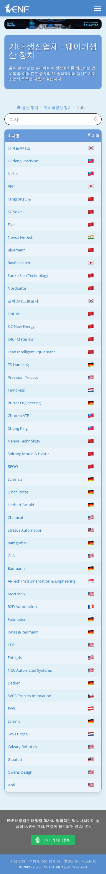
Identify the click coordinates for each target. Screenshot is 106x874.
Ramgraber (17, 543)
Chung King (18, 428)
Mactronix (17, 593)
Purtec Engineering (24, 402)
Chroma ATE (18, 415)
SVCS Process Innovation (29, 695)
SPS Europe (18, 734)
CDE (11, 644)
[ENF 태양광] (17, 10)
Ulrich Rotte (18, 492)
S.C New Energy (21, 326)
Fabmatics (17, 619)
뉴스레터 (89, 861)
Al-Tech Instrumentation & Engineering (41, 581)
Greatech (16, 759)
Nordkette (17, 288)
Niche (13, 173)
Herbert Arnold (21, 504)
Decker (14, 683)
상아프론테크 (19, 148)
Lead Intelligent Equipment (31, 352)
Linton (13, 313)
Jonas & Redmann (23, 632)
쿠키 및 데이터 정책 (44, 861)
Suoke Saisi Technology (28, 275)
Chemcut (16, 517)
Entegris (15, 657)
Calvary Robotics (22, 746)
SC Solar (15, 211)
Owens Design (20, 772)
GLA (11, 555)
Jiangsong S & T (21, 199)
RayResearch (19, 262)
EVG (11, 708)
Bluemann (17, 250)
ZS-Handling (18, 364)
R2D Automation (22, 606)
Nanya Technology (24, 441)
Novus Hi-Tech (20, 237)
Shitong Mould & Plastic (28, 453)
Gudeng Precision (23, 160)
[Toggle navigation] (97, 5)
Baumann (16, 568)
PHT (11, 186)
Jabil (11, 785)
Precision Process (23, 377)
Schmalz (15, 479)
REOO (13, 466)
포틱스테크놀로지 (23, 301)
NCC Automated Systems (30, 670)
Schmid (14, 721)
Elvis (11, 224)
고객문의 (71, 861)
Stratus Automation (25, 530)
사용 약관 (17, 861)
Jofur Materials (20, 339)
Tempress (16, 390)
